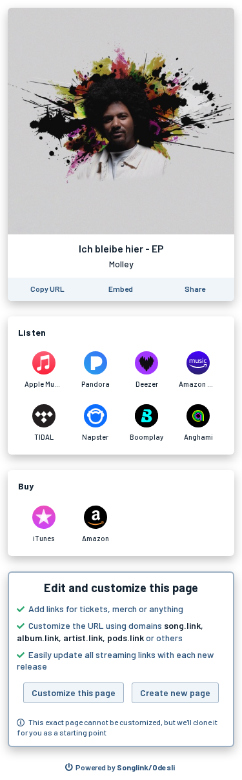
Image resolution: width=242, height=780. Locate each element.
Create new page (175, 692)
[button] (121, 659)
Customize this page (74, 692)
